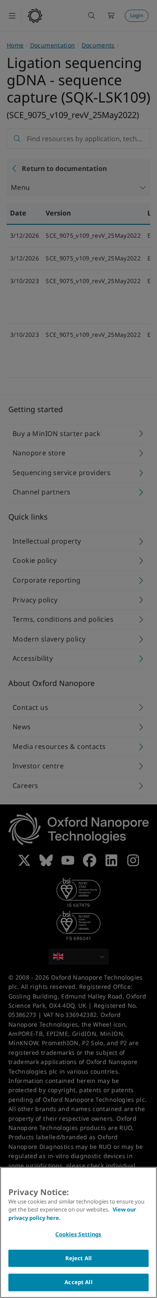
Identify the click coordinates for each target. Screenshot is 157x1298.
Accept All (78, 1282)
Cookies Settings (78, 1234)
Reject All (78, 1258)
